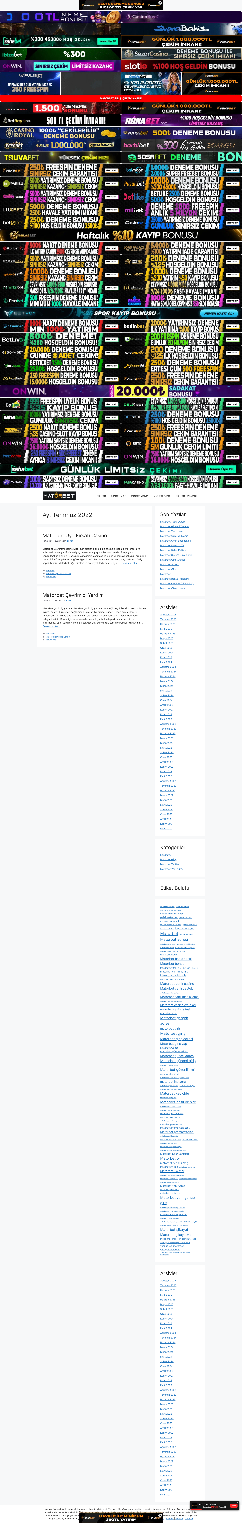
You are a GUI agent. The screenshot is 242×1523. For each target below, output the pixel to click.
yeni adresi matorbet (172, 1246)
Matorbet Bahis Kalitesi (173, 550)
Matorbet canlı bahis (173, 975)
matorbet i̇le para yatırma (169, 1086)
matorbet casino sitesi (175, 1009)
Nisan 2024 (166, 686)
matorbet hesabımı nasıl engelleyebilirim (174, 1078)
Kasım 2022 (167, 766)
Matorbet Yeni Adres (172, 1185)
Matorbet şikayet (174, 1229)
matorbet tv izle (169, 1166)
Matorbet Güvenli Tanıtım (174, 526)
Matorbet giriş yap (173, 1043)
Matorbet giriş (172, 1033)
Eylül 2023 (166, 719)
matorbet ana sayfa (167, 948)
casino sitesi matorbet (171, 913)
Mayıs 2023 (166, 738)
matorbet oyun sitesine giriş (170, 1110)
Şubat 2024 (167, 695)
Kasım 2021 (166, 823)
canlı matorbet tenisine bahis (170, 910)
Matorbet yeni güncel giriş (178, 1200)
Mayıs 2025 (166, 638)
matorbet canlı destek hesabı (170, 993)
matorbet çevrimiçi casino (173, 1214)
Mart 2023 (166, 747)
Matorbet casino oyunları (178, 1005)
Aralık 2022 (166, 762)
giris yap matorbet (169, 921)
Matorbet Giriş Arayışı (172, 559)
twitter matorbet (187, 1239)
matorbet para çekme (170, 1117)
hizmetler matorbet (167, 929)
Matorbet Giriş (118, 495)
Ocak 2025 (166, 647)
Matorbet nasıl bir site (178, 1102)
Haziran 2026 (167, 624)
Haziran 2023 (167, 733)
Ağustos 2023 (168, 724)
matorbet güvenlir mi (169, 1074)
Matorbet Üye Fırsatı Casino (75, 535)
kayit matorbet (184, 928)
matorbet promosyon (171, 1124)
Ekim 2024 (166, 657)
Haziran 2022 (167, 790)
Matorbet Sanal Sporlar (170, 1139)
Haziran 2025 (167, 633)
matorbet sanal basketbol (169, 1136)
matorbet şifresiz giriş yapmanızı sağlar (174, 1225)
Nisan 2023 (166, 743)
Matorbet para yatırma (171, 1113)
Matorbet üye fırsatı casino (58, 573)
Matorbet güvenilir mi (177, 1069)
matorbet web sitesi (169, 1179)
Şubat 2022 (166, 809)
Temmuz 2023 (168, 728)
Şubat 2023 (167, 752)
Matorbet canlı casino (177, 984)
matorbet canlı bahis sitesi (172, 979)
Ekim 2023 (166, 714)
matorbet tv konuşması (187, 1167)
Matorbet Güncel (169, 1047)
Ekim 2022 (166, 771)
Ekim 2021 (166, 828)
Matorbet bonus (172, 964)
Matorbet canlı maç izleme (179, 997)
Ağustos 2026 (168, 614)
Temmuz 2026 (168, 619)
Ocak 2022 (166, 814)
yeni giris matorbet (170, 1249)
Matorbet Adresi (169, 564)
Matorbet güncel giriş (178, 1061)
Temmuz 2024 (168, 671)
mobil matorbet (168, 1238)
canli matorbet (182, 906)
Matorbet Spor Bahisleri (174, 1153)
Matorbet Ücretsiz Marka (174, 536)
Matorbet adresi (174, 939)
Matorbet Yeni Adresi (186, 495)
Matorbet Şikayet (139, 495)
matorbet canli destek (187, 968)
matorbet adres (187, 934)
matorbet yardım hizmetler (169, 1182)
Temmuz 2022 (168, 785)
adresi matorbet (167, 906)
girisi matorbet (169, 917)
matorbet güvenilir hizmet (169, 1065)
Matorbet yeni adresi (169, 1189)
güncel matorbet (189, 925)
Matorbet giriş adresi (176, 1039)
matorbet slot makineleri (168, 1143)
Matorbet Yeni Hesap (172, 531)
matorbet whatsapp (188, 1179)
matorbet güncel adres (174, 1051)
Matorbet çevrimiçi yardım (58, 637)
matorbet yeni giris (170, 1193)
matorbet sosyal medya (171, 1147)
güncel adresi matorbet (170, 925)
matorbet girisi (170, 1028)
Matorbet (101, 495)
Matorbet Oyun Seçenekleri (175, 540)
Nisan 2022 (166, 800)
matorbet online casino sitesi (170, 1107)
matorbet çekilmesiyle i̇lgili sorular (172, 1208)
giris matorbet (185, 917)
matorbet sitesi (190, 1139)
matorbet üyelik (191, 1222)
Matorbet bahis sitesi (176, 959)
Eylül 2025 (166, 628)
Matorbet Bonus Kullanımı (174, 578)
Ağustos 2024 (168, 666)
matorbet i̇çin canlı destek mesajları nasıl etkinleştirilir (175, 1254)
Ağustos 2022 (168, 781)
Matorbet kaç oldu (174, 1093)
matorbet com (168, 1013)
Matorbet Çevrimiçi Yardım (73, 595)
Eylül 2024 (166, 662)
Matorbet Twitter (162, 495)
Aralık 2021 (166, 819)
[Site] (60, 170)
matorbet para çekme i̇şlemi (170, 1121)
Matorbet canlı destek (176, 988)
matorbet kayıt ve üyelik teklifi (171, 1089)
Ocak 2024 (166, 700)
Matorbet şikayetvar (176, 1235)
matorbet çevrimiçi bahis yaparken (172, 1211)
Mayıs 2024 (166, 681)
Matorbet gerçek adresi (174, 1020)
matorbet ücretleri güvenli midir (171, 1222)
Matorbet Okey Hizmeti (173, 588)
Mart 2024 (166, 690)
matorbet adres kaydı (167, 944)
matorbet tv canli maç (174, 1163)
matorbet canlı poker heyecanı (171, 1001)
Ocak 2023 (166, 757)
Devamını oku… (130, 563)
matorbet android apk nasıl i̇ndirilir (172, 951)
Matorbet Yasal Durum (172, 521)
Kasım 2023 (167, 709)
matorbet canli (168, 967)
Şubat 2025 (166, 643)
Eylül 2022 (166, 776)
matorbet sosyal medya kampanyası (173, 1150)
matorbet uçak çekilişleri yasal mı (172, 1175)
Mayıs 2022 (166, 795)
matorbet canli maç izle (174, 971)
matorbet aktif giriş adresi (186, 944)
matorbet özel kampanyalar (170, 1218)
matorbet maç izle (168, 1098)
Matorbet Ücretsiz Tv (172, 545)
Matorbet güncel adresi (177, 1056)
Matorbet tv (170, 1158)
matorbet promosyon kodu (175, 1127)
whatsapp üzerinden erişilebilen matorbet (175, 1243)
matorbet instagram (174, 1081)
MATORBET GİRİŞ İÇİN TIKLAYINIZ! (121, 98)
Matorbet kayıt (187, 1085)
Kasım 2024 (167, 652)
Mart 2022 (166, 804)
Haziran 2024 (167, 676)
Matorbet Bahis (168, 954)
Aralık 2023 (166, 705)
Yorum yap (51, 576)
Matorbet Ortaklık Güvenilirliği (177, 583)
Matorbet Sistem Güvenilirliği (176, 555)
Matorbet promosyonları (177, 1132)
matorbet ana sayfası (185, 947)
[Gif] (121, 235)
